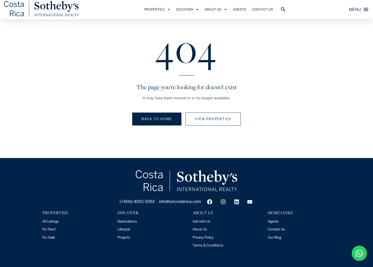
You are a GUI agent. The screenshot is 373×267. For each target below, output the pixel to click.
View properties (213, 119)
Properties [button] (154, 9)
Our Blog (274, 237)
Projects (123, 237)
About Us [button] (213, 9)
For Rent (49, 229)
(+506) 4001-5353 (136, 201)
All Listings (50, 221)
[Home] (41, 15)
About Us (200, 229)
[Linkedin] (236, 202)
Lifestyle (123, 229)
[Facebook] (209, 202)
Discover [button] (184, 9)
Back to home (157, 119)
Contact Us (262, 9)
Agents (239, 9)
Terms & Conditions (208, 245)
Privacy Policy (203, 237)
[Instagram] (223, 202)
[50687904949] (359, 253)
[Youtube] (250, 202)
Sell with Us (201, 221)
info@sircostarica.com (180, 201)
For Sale (48, 237)
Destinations (127, 221)
